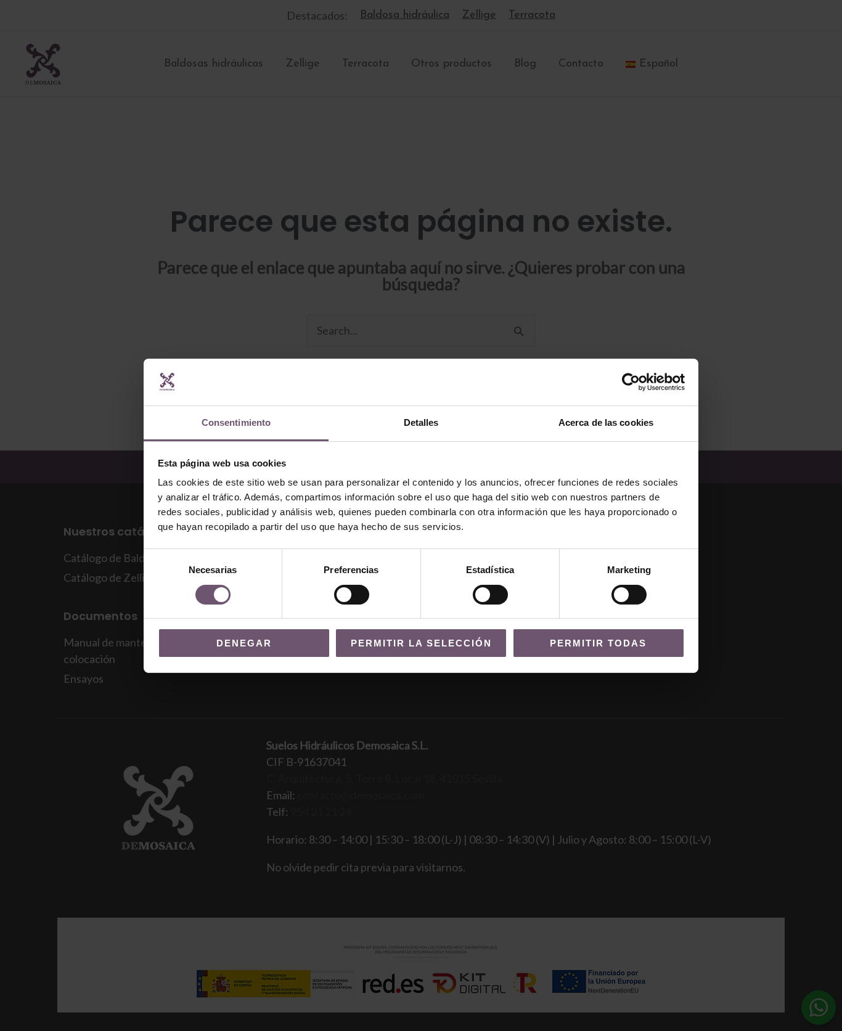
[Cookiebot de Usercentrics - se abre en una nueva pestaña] (631, 382)
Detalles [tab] (421, 422)
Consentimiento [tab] (236, 422)
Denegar (244, 643)
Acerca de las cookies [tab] (605, 422)
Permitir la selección (421, 643)
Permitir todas (598, 643)
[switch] (351, 595)
